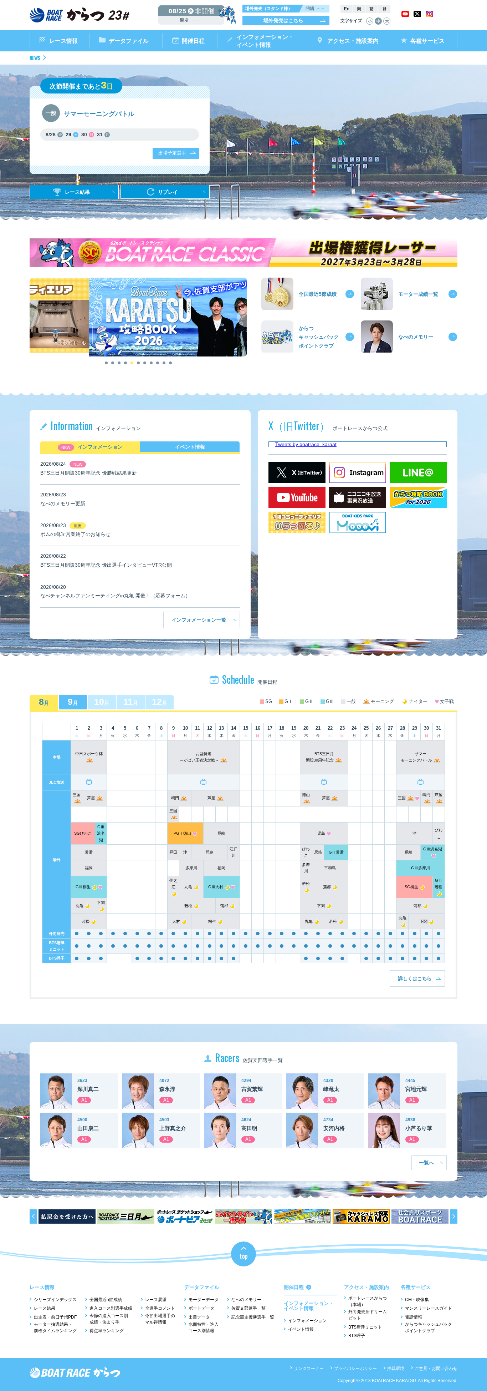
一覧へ (426, 1162)
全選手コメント (160, 1308)
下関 (321, 906)
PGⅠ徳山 (182, 833)
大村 (176, 921)
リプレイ (168, 192)
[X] (417, 15)
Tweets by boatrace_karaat (306, 444)
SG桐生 (411, 887)
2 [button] (112, 362)
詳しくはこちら (415, 978)
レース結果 (77, 192)
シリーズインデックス (55, 1299)
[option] (138, 317)
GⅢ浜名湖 (101, 833)
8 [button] (151, 362)
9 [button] (157, 362)
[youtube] (405, 15)
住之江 (173, 883)
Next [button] (240, 317)
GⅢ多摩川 (420, 868)
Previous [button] (37, 317)
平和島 (330, 868)
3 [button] (119, 362)
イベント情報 (190, 447)
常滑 (89, 852)
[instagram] (429, 15)
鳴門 (175, 798)
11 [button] (170, 362)
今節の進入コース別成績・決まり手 (108, 1319)
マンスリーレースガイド (428, 1308)
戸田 (173, 852)
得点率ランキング (106, 1330)
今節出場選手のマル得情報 (160, 1319)
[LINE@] (418, 466)
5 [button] (131, 362)
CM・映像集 (417, 1299)
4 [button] (125, 362)
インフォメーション (100, 447)
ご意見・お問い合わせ (436, 1368)
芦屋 (91, 798)
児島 (321, 833)
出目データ (199, 1317)
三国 (402, 798)
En (346, 8)
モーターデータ (204, 1299)
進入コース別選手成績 (110, 1308)
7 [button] (144, 362)
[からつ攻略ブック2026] (418, 491)
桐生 (212, 921)
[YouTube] (296, 491)
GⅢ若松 (438, 883)
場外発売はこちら (283, 20)
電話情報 (413, 1317)
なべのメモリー (246, 1299)
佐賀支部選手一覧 (248, 1308)
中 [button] (378, 21)
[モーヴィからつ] (357, 516)
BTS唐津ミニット (365, 1327)
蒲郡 (327, 887)
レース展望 (155, 1299)
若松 (188, 906)
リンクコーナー (309, 1368)
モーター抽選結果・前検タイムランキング (55, 1327)
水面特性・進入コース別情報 (204, 1327)
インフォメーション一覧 (198, 620)
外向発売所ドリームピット (367, 1315)
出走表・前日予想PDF (55, 1317)
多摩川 (191, 868)
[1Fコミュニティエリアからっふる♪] (296, 516)
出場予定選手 (172, 153)
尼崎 (221, 833)
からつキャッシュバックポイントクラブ (428, 1327)
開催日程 (193, 41)
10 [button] (164, 362)
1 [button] (106, 362)
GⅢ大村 (215, 887)
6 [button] (138, 362)
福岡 (89, 868)
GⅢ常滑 (336, 852)
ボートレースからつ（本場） (367, 1301)
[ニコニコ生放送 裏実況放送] (357, 491)
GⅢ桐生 (83, 887)
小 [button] (370, 21)
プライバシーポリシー (355, 1368)
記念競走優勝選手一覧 (252, 1317)
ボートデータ (201, 1308)
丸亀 (188, 887)
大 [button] (387, 21)
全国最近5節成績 (105, 1299)
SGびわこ (83, 833)
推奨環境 (395, 1368)
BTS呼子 (356, 1335)
